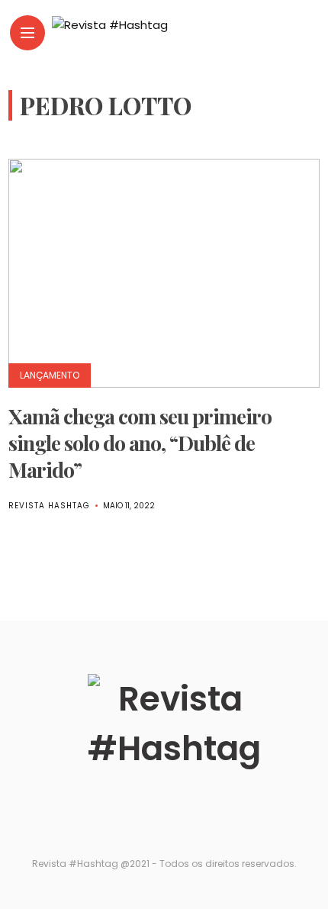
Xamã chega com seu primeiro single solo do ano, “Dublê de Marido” (140, 442)
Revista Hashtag (49, 505)
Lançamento (49, 375)
